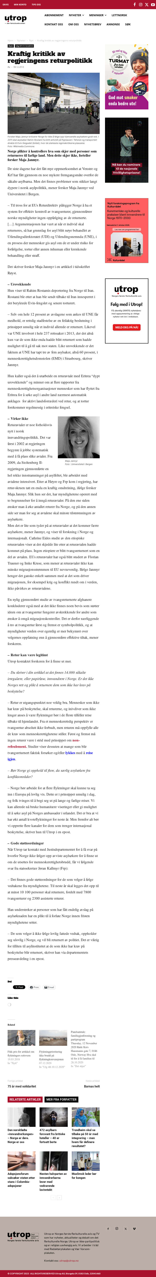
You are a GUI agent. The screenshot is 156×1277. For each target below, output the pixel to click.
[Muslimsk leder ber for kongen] (86, 1161)
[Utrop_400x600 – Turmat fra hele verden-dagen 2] (126, 108)
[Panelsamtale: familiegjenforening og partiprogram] (87, 1049)
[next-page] (59, 1197)
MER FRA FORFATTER (61, 1099)
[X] (126, 1229)
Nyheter (21, 40)
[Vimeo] (134, 1229)
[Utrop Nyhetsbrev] (126, 342)
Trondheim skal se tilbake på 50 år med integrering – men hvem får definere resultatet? (85, 1138)
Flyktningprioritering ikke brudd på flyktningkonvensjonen (51, 1055)
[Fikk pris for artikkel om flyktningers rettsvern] (21, 1038)
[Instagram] (117, 1229)
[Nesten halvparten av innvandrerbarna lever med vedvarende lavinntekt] (54, 1161)
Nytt (31, 40)
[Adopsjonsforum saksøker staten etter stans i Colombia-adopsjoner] (22, 1161)
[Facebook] (108, 1229)
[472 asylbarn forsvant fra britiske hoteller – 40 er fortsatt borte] (54, 1117)
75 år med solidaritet (22, 1086)
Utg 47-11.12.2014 (24, 46)
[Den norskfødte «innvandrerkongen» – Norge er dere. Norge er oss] (22, 1117)
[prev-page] (53, 1197)
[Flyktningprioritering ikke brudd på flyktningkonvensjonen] (53, 1038)
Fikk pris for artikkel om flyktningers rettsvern (21, 1053)
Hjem (10, 40)
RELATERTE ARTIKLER (25, 1099)
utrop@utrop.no (69, 1260)
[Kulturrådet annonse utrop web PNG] (126, 262)
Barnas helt (92, 1086)
